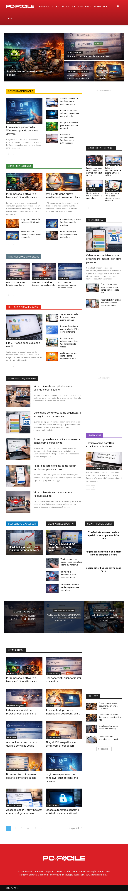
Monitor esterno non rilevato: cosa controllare (94, 195)
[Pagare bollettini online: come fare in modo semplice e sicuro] (92, 303)
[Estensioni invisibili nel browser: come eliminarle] (44, 271)
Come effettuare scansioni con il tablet (108, 738)
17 (35, 828)
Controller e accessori (104, 610)
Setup (54, 6)
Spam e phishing (74, 53)
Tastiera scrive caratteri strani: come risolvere (100, 444)
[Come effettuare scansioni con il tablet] (91, 740)
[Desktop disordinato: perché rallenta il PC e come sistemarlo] (52, 330)
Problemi (42, 6)
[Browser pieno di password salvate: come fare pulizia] (24, 762)
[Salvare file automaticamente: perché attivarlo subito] (113, 160)
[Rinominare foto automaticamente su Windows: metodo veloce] (52, 342)
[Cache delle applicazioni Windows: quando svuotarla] (52, 223)
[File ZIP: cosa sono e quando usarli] (24, 327)
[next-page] (13, 154)
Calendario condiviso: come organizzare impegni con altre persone (103, 259)
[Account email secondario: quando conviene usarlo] (70, 271)
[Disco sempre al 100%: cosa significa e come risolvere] (113, 186)
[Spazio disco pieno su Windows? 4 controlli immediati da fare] (94, 160)
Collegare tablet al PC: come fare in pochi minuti (62, 547)
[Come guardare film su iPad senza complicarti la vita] (91, 718)
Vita (10, 19)
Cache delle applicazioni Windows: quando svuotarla (70, 222)
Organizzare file (13, 338)
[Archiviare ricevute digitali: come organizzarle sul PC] (52, 356)
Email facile (63, 278)
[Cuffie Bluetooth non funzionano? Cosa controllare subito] (104, 617)
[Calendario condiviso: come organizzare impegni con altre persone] (104, 239)
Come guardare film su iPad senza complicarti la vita (110, 717)
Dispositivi (99, 6)
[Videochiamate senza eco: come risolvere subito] (18, 502)
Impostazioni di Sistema (96, 468)
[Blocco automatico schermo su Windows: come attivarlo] (52, 114)
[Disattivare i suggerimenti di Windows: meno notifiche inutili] (52, 138)
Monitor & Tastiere (91, 189)
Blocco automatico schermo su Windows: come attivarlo (70, 113)
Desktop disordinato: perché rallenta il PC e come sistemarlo (69, 329)
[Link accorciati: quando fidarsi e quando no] (94, 46)
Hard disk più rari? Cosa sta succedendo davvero (24, 548)
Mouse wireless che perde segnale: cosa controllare (70, 587)
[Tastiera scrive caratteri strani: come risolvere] (104, 461)
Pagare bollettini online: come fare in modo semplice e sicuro (111, 303)
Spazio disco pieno (92, 164)
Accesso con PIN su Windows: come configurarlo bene (69, 101)
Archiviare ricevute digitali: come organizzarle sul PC (68, 356)
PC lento (11, 67)
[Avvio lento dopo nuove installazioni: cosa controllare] (109, 71)
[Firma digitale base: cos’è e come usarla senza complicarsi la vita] (92, 288)
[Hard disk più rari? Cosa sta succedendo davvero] (24, 542)
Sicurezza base (53, 805)
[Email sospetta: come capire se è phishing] (91, 729)
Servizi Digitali (92, 251)
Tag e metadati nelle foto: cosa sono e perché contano (69, 317)
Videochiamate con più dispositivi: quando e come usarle (54, 388)
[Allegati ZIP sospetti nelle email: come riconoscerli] (64, 730)
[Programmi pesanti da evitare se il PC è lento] (12, 223)
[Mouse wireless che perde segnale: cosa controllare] (52, 588)
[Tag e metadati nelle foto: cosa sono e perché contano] (52, 318)
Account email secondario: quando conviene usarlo (67, 285)
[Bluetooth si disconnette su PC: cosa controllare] (52, 576)
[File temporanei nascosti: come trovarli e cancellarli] (12, 235)
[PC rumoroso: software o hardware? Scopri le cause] (34, 57)
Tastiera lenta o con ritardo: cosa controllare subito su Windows (71, 562)
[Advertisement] (107, 111)
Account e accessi (14, 122)
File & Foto (67, 6)
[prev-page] (8, 154)
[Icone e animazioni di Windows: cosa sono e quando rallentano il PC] (64, 617)
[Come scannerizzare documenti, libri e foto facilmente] (91, 706)
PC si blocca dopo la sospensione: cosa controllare (69, 234)
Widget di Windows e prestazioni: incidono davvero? (69, 125)
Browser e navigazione (78, 71)
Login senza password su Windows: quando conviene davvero (22, 130)
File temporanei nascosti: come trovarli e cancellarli (31, 234)
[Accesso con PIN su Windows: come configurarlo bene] (52, 102)
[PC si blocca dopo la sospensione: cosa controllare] (52, 235)
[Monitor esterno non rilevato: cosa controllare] (94, 186)
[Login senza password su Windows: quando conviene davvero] (24, 111)
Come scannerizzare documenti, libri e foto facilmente (108, 706)
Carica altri (103, 749)
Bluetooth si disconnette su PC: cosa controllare (69, 575)
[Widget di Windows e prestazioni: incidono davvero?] (52, 126)
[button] (118, 6)
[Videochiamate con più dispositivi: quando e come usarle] (18, 396)
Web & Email (83, 6)
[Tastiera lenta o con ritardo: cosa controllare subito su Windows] (52, 563)
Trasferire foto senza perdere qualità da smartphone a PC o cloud (103, 535)
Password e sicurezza (16, 770)
